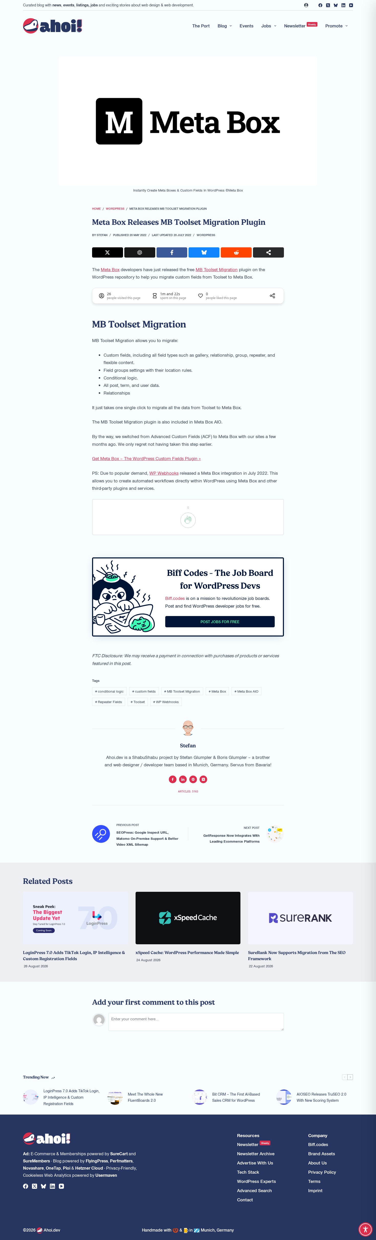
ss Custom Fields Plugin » (175, 458)
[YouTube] (351, 5)
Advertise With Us (255, 1163)
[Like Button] (188, 520)
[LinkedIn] (343, 5)
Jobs (266, 26)
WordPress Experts (256, 1181)
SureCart (119, 1153)
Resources (248, 1135)
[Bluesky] (336, 5)
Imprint (315, 1190)
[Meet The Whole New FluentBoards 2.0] (115, 1097)
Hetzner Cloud (89, 1168)
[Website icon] (193, 779)
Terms (314, 1181)
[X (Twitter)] (328, 5)
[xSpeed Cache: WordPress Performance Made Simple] (188, 918)
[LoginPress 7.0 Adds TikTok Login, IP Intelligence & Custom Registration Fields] (75, 918)
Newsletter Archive (255, 1154)
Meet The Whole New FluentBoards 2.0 (145, 1097)
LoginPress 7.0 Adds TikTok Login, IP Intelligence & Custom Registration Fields (71, 1097)
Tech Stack (248, 1172)
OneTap (53, 1168)
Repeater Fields (108, 701)
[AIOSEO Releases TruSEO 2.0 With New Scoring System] (284, 1097)
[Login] (306, 5)
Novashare (33, 1168)
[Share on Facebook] (172, 252)
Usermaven (106, 1175)
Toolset (138, 701)
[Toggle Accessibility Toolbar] (365, 1229)
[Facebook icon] (172, 779)
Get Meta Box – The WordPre (121, 458)
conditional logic (109, 691)
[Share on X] (107, 252)
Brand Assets (321, 1154)
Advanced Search (254, 1190)
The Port (201, 26)
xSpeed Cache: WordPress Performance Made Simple (187, 952)
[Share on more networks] (268, 252)
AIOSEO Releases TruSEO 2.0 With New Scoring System (321, 1097)
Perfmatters (121, 1160)
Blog (222, 26)
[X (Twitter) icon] (203, 779)
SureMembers (36, 1160)
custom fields (144, 691)
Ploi (66, 1168)
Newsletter (300, 26)
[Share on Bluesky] (204, 252)
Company (317, 1135)
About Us (317, 1163)
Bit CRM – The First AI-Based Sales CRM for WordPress (236, 1097)
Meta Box (110, 269)
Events (246, 26)
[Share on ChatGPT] (139, 252)
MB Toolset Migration (217, 269)
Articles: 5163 (188, 791)
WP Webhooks (164, 473)
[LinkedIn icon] (183, 779)
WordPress (206, 235)
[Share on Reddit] (236, 252)
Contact (245, 1200)
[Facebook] (320, 5)
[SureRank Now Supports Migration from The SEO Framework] (300, 918)
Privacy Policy (322, 1172)
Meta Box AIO (246, 691)
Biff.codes (175, 598)
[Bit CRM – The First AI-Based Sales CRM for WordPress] (199, 1097)
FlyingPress (97, 1160)
